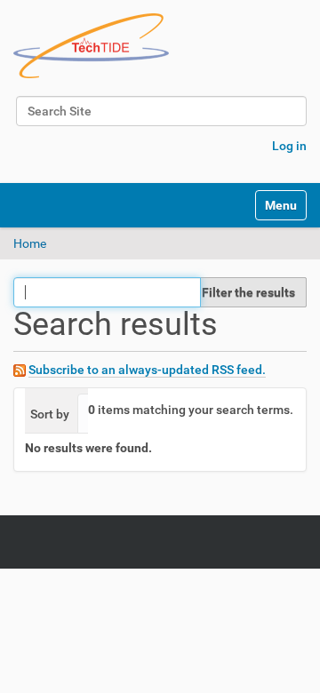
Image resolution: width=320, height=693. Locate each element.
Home (29, 243)
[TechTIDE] (91, 45)
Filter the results (248, 292)
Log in (289, 146)
